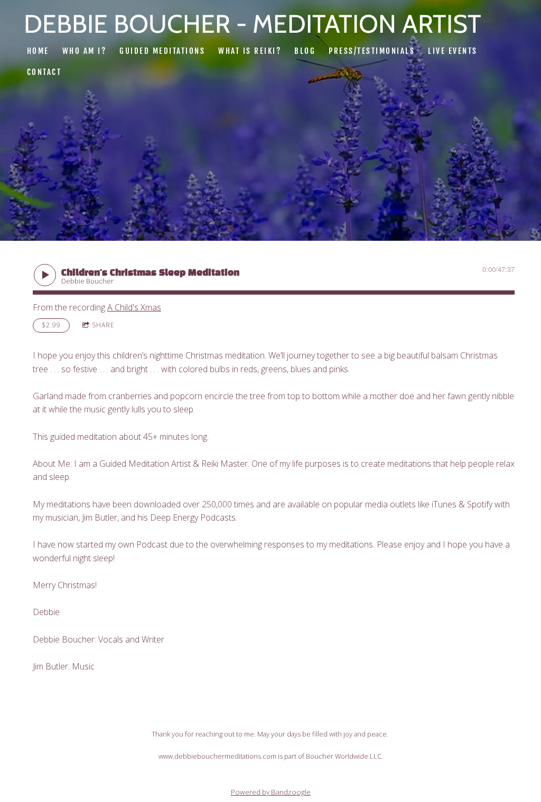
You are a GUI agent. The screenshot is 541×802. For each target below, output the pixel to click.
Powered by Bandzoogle (271, 792)
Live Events (453, 51)
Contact (44, 72)
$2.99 (51, 324)
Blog (304, 51)
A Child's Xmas (134, 307)
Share (103, 324)
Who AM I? (84, 51)
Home (38, 51)
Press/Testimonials (372, 51)
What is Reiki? (249, 51)
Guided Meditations (162, 51)
